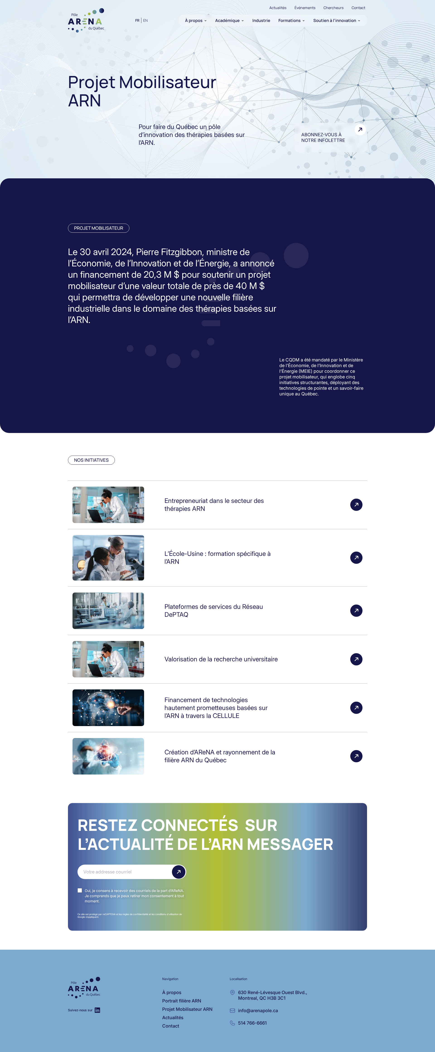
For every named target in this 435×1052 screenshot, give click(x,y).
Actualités (277, 7)
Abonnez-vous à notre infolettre (323, 137)
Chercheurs (333, 7)
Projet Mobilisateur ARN (187, 1009)
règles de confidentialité (135, 914)
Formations (289, 20)
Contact (358, 7)
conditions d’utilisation (167, 914)
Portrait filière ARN (181, 1001)
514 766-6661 (252, 1023)
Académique (227, 20)
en (145, 20)
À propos (194, 20)
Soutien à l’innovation (334, 20)
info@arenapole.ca (258, 1010)
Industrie (261, 20)
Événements (305, 7)
